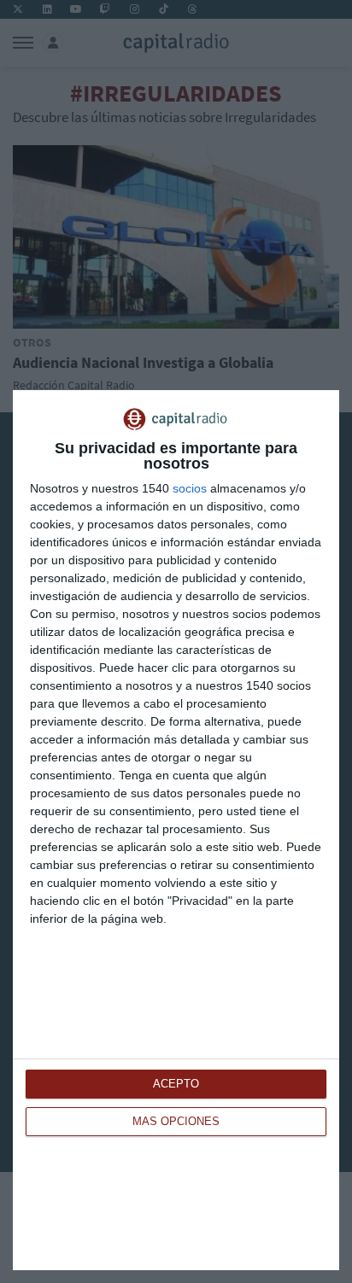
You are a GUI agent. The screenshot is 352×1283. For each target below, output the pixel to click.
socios (190, 488)
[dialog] (176, 830)
